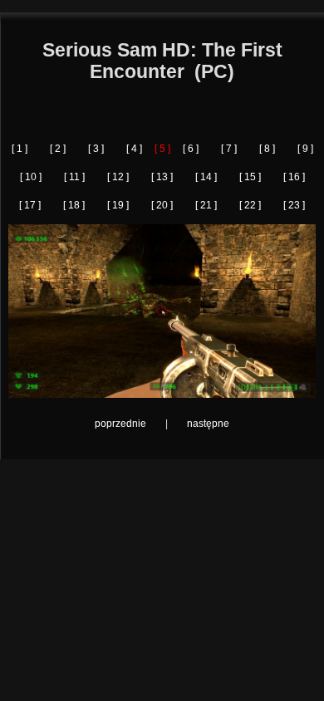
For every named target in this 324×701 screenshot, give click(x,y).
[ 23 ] (294, 205)
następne (208, 423)
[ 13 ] (162, 177)
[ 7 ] (229, 148)
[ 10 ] (31, 177)
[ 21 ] (206, 205)
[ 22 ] (250, 205)
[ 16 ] (294, 177)
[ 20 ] (162, 205)
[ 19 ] (118, 205)
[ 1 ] (19, 148)
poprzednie (120, 423)
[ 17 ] (30, 205)
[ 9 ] (305, 148)
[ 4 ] (134, 148)
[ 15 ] (250, 177)
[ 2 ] (58, 148)
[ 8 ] (267, 148)
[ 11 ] (74, 177)
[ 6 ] (191, 148)
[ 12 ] (118, 177)
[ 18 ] (74, 205)
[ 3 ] (96, 148)
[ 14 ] (206, 177)
